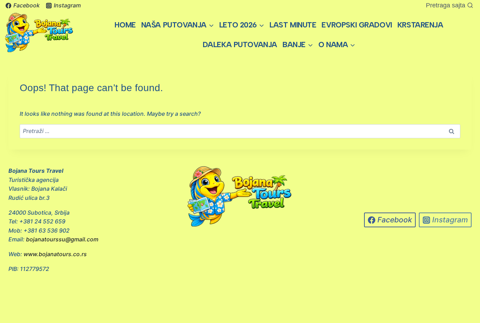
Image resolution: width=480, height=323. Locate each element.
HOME (125, 24)
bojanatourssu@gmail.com (62, 239)
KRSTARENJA (420, 24)
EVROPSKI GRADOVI (357, 24)
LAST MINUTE (293, 24)
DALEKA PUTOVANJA (240, 44)
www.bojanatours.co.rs (55, 254)
